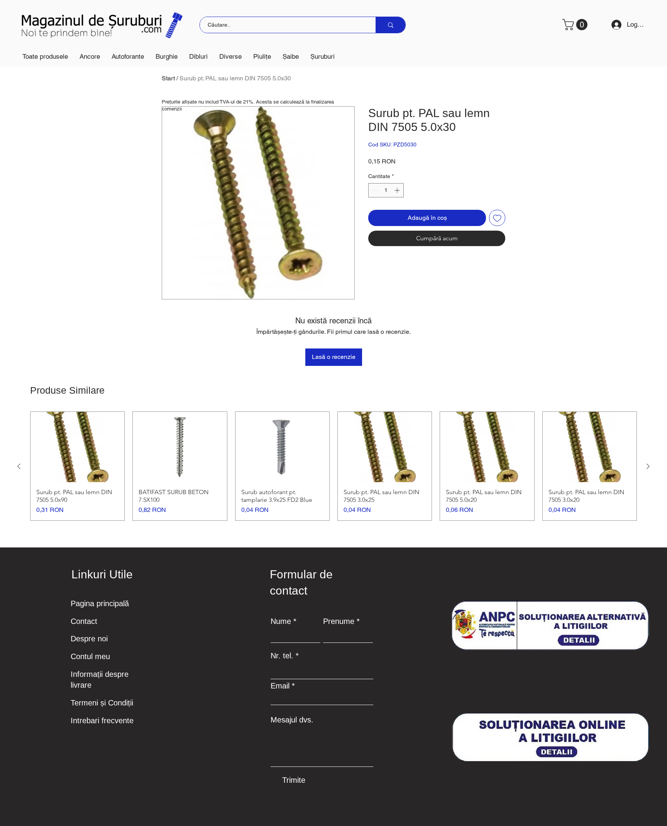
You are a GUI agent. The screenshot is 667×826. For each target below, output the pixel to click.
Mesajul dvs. (292, 720)
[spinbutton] (386, 190)
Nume (281, 621)
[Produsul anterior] (19, 466)
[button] (90, 56)
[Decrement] (374, 190)
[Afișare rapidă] (77, 447)
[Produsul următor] (648, 466)
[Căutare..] (390, 25)
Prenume (338, 621)
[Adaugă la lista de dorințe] (497, 218)
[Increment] (398, 190)
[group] (333, 466)
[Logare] (613, 24)
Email (280, 686)
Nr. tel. (282, 655)
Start (168, 78)
